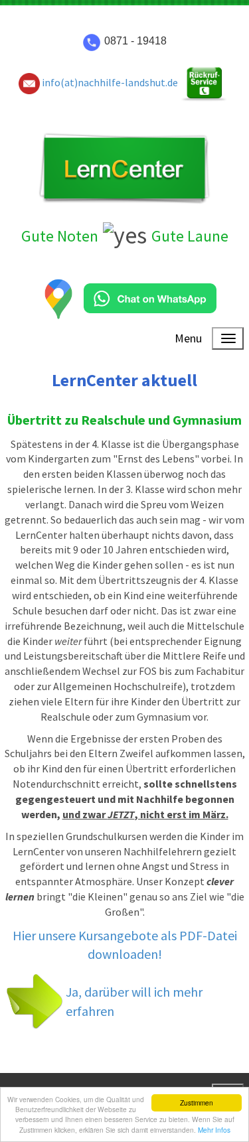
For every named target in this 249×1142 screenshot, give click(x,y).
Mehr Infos (214, 1130)
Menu (188, 338)
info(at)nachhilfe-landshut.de (109, 82)
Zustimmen (196, 1102)
